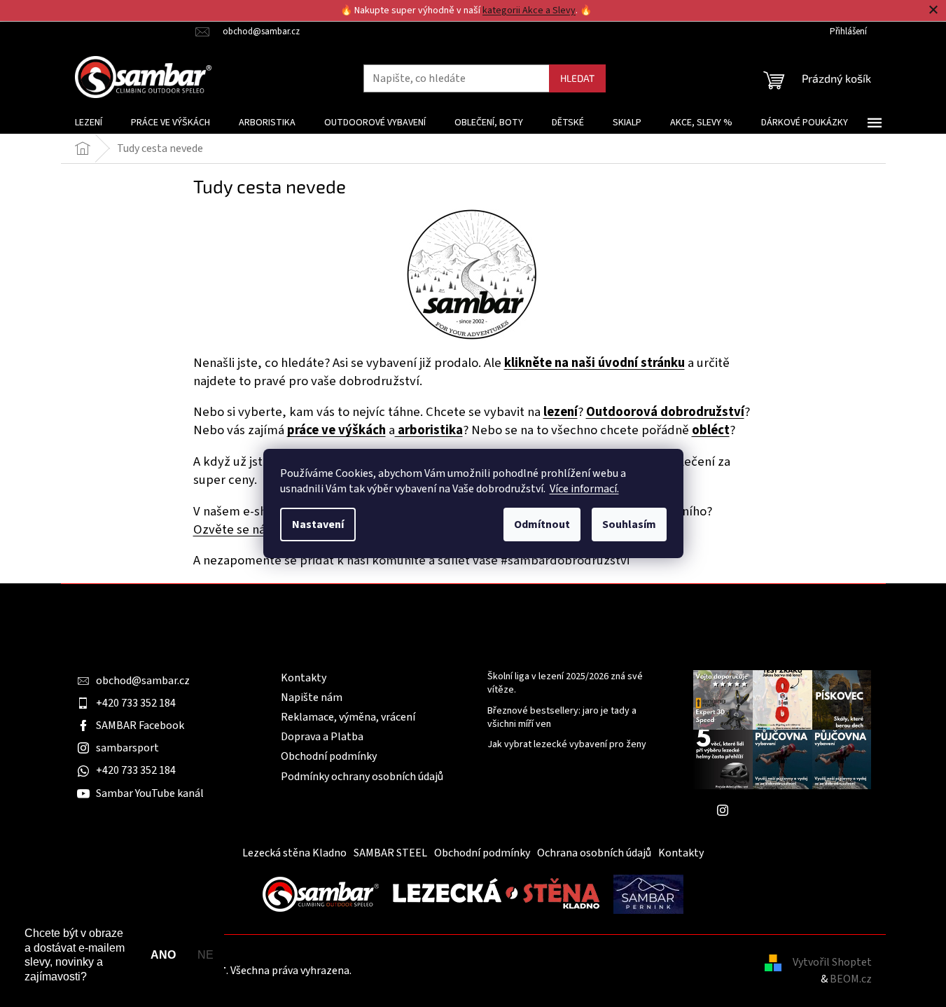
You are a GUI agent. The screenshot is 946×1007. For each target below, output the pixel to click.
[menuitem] (88, 122)
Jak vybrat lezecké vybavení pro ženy (566, 744)
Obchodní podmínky (329, 756)
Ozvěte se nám (235, 529)
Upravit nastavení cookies (415, 970)
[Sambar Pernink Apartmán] (648, 893)
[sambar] (321, 893)
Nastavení (318, 524)
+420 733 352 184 (136, 703)
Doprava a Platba (322, 736)
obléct (711, 430)
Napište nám (311, 697)
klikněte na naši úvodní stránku (594, 363)
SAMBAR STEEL (390, 853)
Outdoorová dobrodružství (665, 412)
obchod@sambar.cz (143, 680)
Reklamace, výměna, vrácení (348, 717)
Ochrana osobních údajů (594, 853)
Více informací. (584, 488)
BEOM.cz (851, 979)
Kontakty (303, 678)
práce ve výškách (336, 430)
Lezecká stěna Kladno (294, 853)
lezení (560, 412)
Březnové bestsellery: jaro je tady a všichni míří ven (562, 717)
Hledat (577, 78)
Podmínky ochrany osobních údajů (362, 776)
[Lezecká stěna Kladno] (496, 893)
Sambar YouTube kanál (150, 793)
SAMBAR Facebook (140, 725)
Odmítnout (542, 524)
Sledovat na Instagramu (792, 810)
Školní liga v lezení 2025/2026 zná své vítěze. (565, 683)
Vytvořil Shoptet (832, 962)
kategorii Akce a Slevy (529, 11)
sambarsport (127, 748)
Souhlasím (629, 524)
